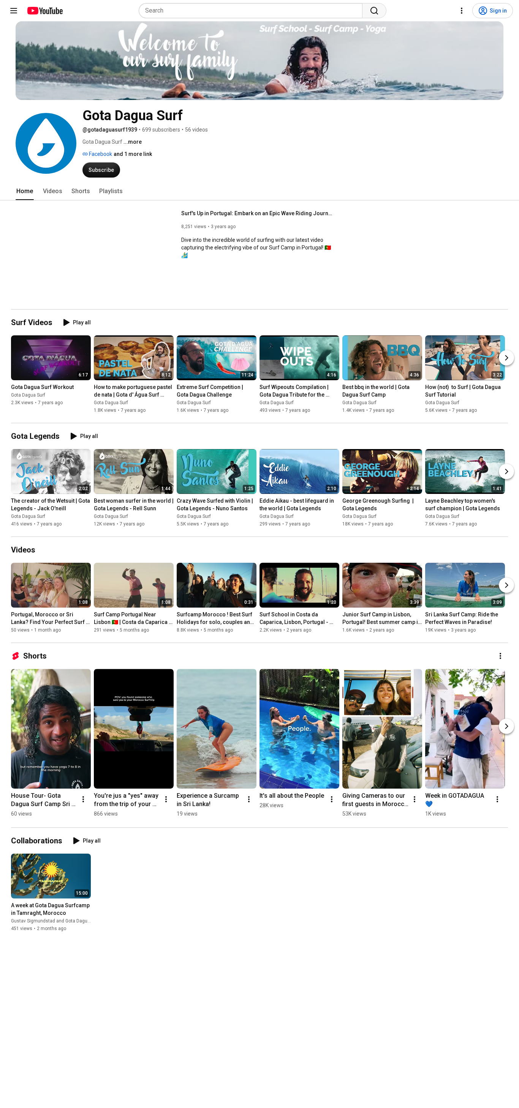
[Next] (506, 357)
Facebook (100, 154)
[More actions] (500, 656)
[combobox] (253, 10)
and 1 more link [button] (133, 154)
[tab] (25, 191)
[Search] (374, 10)
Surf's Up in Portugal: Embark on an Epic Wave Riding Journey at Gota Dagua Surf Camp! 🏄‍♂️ (257, 213)
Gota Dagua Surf (28, 395)
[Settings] (461, 10)
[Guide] (13, 10)
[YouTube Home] (44, 10)
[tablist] (259, 191)
